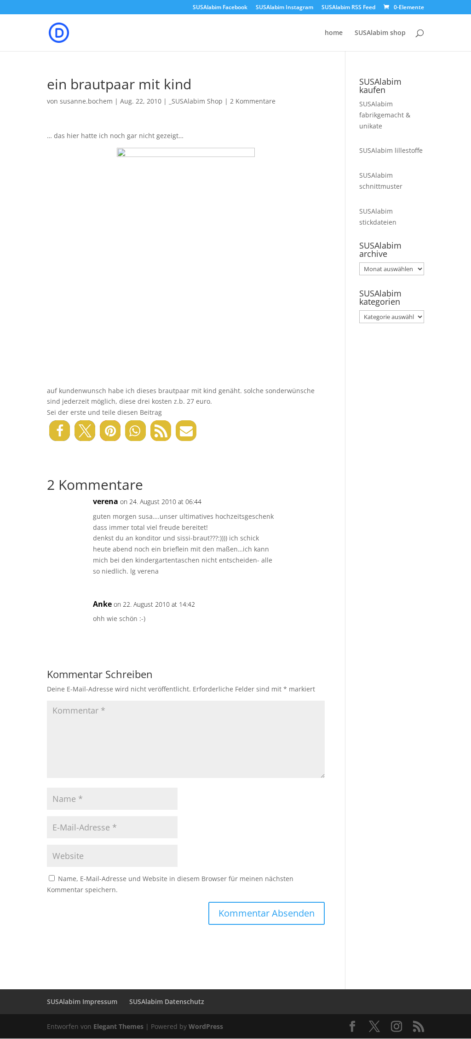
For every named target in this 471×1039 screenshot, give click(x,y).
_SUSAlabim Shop (196, 101)
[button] (59, 430)
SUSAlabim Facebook (220, 8)
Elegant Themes (118, 1026)
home (334, 33)
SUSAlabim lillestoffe (391, 150)
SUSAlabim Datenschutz (166, 1001)
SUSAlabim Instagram (284, 8)
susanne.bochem (86, 101)
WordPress (206, 1026)
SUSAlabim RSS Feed (348, 8)
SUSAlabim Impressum (82, 1001)
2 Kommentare (253, 101)
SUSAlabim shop (380, 33)
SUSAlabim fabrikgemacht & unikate (384, 114)
